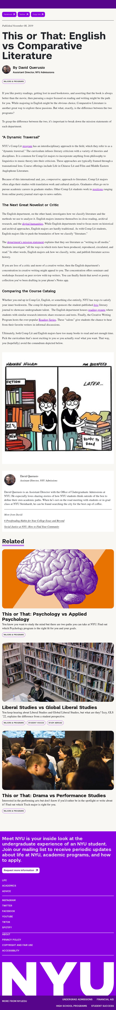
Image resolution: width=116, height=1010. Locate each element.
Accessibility (10, 950)
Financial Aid (105, 999)
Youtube (7, 916)
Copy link (37, 15)
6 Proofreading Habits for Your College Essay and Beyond (34, 520)
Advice (6, 891)
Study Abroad (55, 723)
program (27, 146)
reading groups (96, 310)
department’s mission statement (25, 242)
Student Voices (36, 723)
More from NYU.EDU (14, 1001)
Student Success (102, 1006)
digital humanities (32, 223)
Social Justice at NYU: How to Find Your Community (31, 526)
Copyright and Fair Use (17, 945)
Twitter (22, 14)
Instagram (9, 900)
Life (4, 880)
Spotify (7, 927)
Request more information (19, 870)
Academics (9, 885)
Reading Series (47, 320)
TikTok (6, 922)
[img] (58, 578)
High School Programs (71, 1006)
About (6, 934)
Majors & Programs (14, 81)
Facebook (8, 14)
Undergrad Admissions (77, 999)
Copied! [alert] (38, 18)
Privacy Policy (11, 939)
